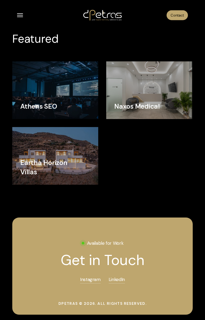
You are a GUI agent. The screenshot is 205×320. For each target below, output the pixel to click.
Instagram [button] (90, 279)
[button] (20, 15)
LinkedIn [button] (117, 279)
